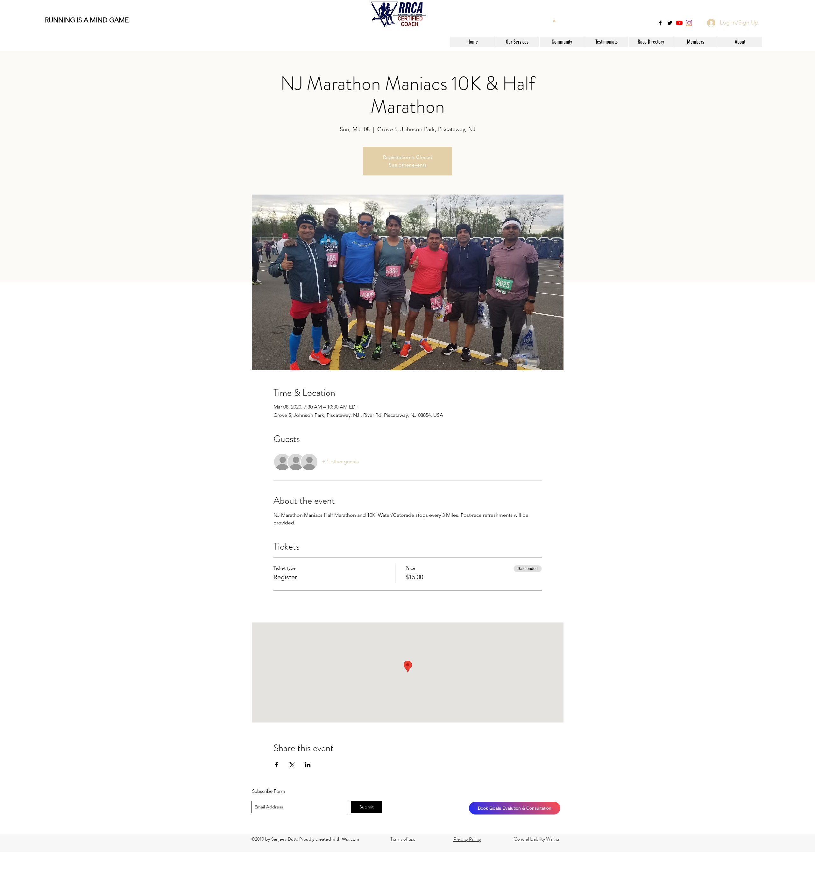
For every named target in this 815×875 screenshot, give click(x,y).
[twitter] (670, 23)
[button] (517, 42)
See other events (408, 165)
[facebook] (660, 23)
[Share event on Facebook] (276, 764)
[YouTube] (679, 23)
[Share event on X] (292, 764)
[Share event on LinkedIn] (308, 764)
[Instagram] (689, 23)
